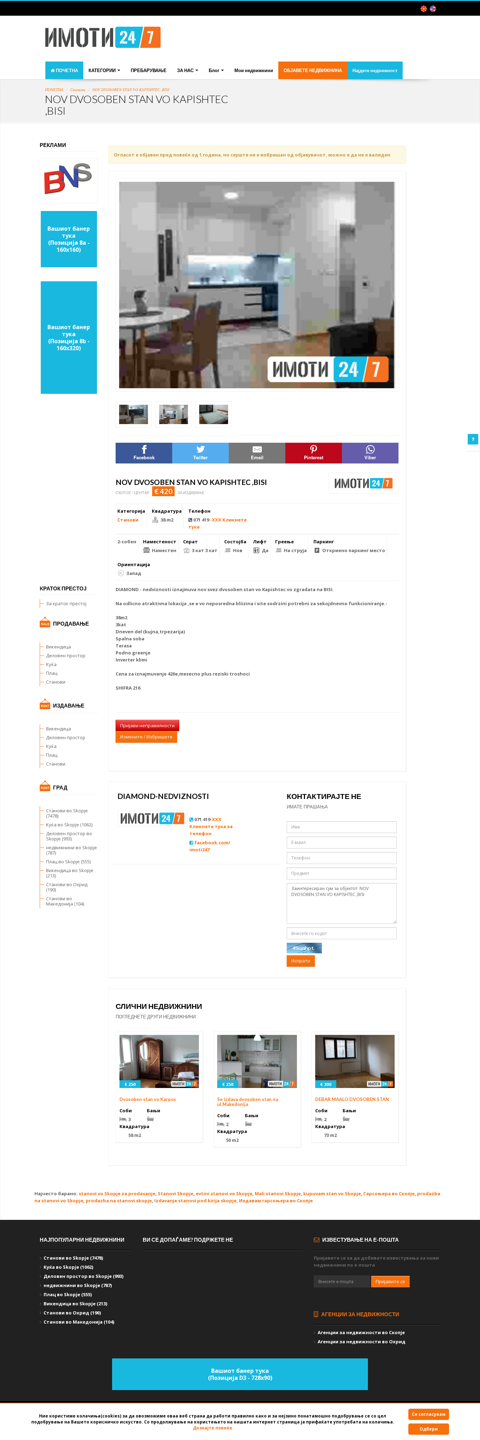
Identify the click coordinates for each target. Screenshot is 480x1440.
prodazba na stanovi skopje (119, 1200)
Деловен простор (65, 655)
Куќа (51, 664)
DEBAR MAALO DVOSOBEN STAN (352, 1099)
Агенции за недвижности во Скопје (361, 1332)
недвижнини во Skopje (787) (71, 850)
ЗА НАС (186, 70)
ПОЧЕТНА (66, 70)
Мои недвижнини (253, 70)
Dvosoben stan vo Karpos (147, 1099)
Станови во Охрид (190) (66, 887)
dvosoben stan (236, 589)
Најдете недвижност (374, 70)
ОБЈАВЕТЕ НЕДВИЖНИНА (313, 70)
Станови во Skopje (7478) (67, 813)
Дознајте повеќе (212, 1428)
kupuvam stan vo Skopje (332, 1193)
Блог (214, 70)
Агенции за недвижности (359, 1314)
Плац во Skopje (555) (68, 861)
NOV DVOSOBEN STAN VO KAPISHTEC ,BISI (130, 89)
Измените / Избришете (146, 737)
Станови (77, 89)
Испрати (300, 961)
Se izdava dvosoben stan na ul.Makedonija (247, 1101)
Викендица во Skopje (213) (69, 873)
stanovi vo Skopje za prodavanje (117, 1193)
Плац (51, 673)
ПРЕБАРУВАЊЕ (149, 70)
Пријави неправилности (147, 725)
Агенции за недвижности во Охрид (362, 1341)
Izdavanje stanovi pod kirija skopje (195, 1200)
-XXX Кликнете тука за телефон (211, 826)
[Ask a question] (473, 439)
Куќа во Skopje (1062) (69, 824)
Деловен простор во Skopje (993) (69, 836)
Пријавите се (390, 1281)
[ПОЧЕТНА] (103, 39)
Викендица (58, 647)
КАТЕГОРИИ (103, 70)
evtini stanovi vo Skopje (224, 1193)
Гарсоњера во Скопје (389, 1193)
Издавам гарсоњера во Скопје (276, 1200)
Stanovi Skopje (175, 1193)
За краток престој (66, 603)
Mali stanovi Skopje (278, 1193)
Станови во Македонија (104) (65, 901)
